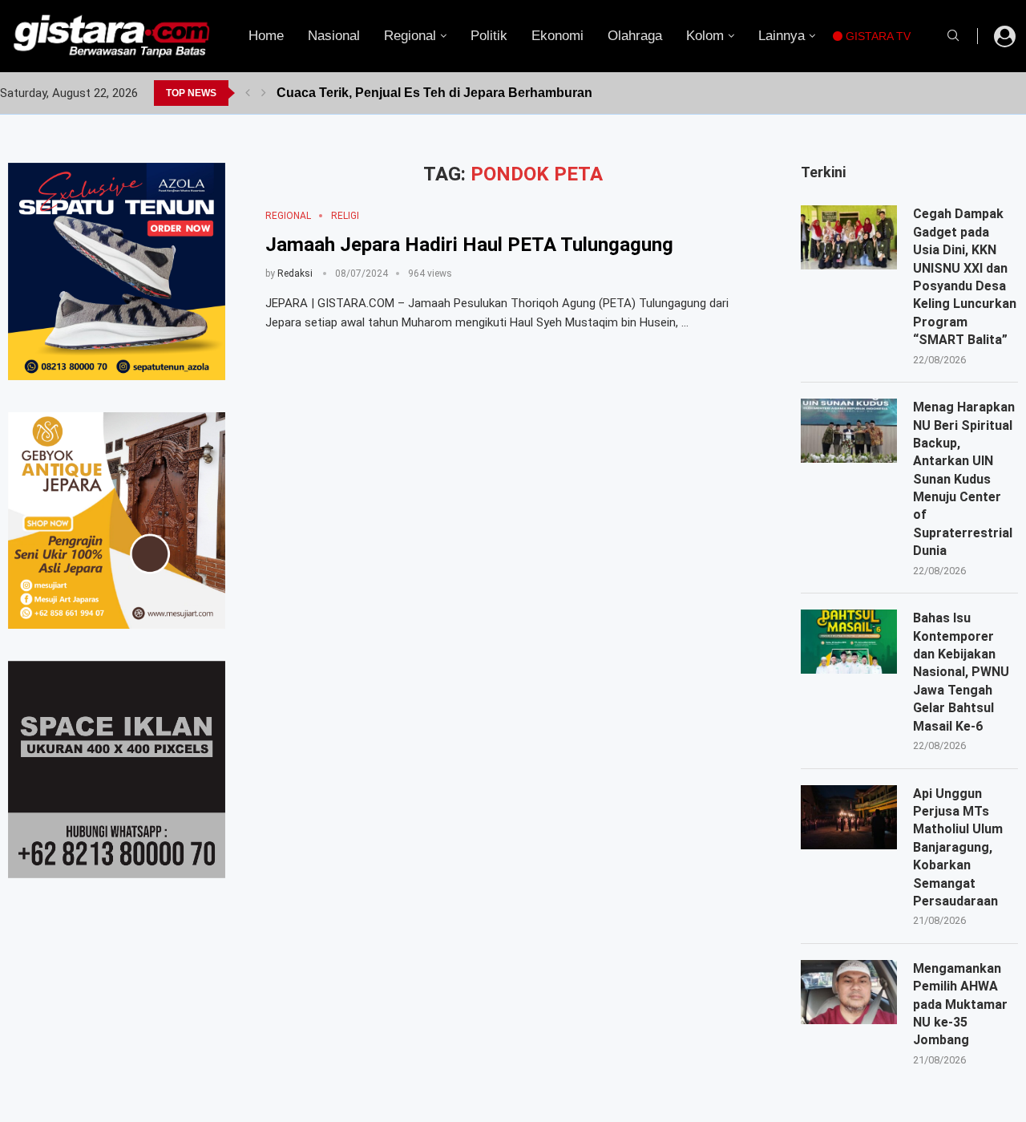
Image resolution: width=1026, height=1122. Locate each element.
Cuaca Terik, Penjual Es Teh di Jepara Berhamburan (434, 92)
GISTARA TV (876, 36)
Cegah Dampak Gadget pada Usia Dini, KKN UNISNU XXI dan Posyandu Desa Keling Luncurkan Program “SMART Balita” (964, 276)
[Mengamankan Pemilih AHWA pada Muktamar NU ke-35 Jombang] (849, 992)
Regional (410, 35)
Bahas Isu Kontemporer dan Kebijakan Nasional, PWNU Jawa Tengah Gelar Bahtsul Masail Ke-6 (961, 671)
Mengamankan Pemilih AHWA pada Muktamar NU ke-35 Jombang (960, 1004)
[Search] (953, 36)
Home (266, 35)
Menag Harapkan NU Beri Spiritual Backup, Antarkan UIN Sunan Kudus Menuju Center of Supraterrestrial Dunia (964, 478)
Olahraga (635, 35)
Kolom (705, 35)
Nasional (334, 35)
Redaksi (295, 273)
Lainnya (781, 35)
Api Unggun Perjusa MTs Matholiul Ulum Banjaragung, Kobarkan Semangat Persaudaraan (958, 847)
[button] (247, 93)
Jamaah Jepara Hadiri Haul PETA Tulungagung (469, 244)
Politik (489, 35)
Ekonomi (557, 35)
